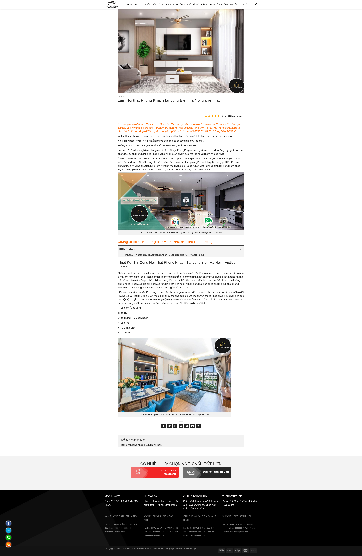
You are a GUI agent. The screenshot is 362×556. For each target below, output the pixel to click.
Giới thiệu (145, 4)
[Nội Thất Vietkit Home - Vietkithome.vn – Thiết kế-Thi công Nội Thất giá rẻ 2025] (114, 4)
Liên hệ (243, 4)
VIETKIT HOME (150, 287)
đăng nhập (137, 445)
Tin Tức (234, 4)
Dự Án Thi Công (230, 501)
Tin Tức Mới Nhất (248, 501)
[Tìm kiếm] (256, 4)
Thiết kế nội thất (196, 4)
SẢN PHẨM (178, 4)
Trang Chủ (132, 4)
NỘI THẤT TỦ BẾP (160, 4)
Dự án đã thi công (218, 4)
